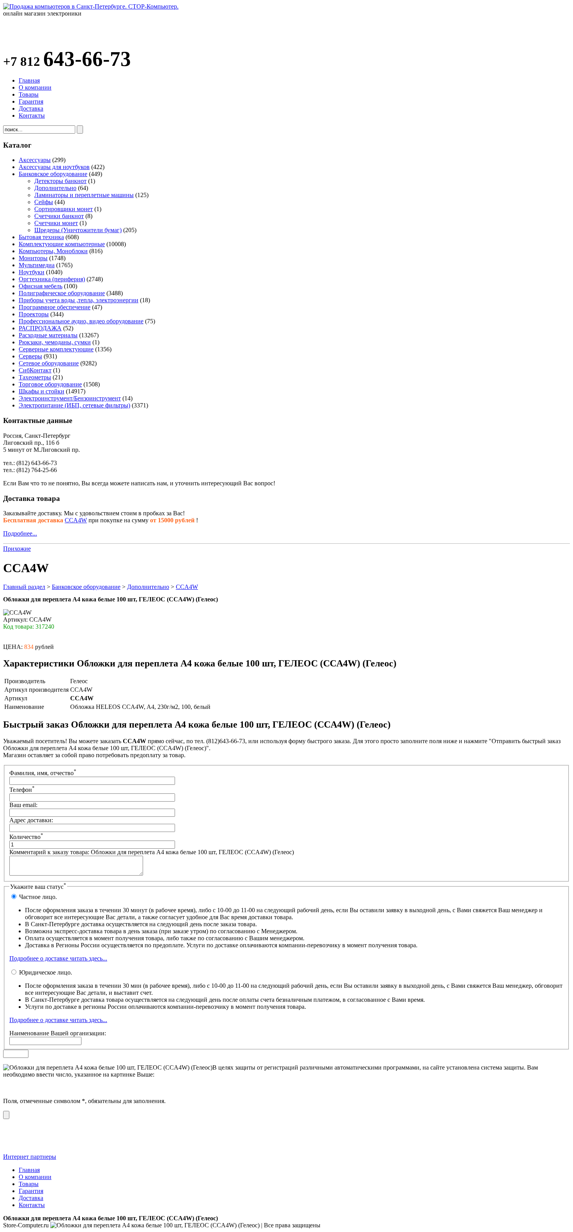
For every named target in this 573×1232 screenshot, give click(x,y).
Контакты (32, 115)
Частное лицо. (37, 897)
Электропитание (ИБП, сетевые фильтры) (74, 405)
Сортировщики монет (63, 209)
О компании (35, 87)
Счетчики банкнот (59, 216)
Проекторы (34, 314)
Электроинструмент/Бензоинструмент (70, 398)
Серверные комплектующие (56, 349)
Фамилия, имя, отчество (42, 773)
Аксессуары (35, 160)
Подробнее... (20, 533)
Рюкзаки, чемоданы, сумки (55, 342)
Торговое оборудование (50, 384)
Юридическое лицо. (45, 972)
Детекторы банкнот (60, 181)
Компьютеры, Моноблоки (53, 251)
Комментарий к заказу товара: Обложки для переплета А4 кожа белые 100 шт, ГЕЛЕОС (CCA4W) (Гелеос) (151, 852)
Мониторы (33, 258)
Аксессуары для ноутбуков (54, 167)
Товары (29, 94)
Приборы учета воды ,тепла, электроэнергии (78, 300)
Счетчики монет (56, 223)
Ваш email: (23, 805)
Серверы (30, 356)
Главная (29, 80)
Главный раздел (24, 586)
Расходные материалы (48, 335)
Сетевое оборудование (49, 363)
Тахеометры (35, 377)
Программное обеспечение (54, 307)
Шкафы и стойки (41, 391)
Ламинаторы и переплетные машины (84, 195)
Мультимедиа (37, 265)
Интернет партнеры (29, 1156)
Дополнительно (55, 188)
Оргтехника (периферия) (52, 279)
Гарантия (31, 101)
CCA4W (76, 520)
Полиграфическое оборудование (62, 293)
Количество (26, 837)
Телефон (22, 789)
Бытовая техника (41, 237)
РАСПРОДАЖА (40, 328)
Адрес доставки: (31, 820)
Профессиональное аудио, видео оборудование (81, 321)
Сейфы (43, 202)
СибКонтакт (35, 370)
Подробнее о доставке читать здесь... (58, 958)
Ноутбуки (31, 272)
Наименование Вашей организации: (57, 1033)
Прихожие (17, 548)
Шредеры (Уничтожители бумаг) (78, 230)
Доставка (31, 108)
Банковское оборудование (53, 174)
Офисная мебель (40, 286)
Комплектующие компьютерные (62, 244)
